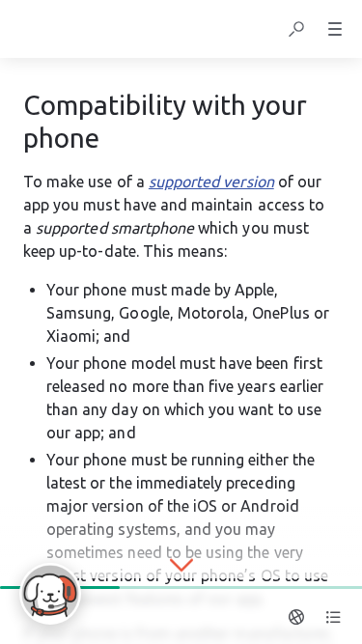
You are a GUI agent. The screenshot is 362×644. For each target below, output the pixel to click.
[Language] (296, 617)
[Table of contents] (333, 617)
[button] (296, 29)
